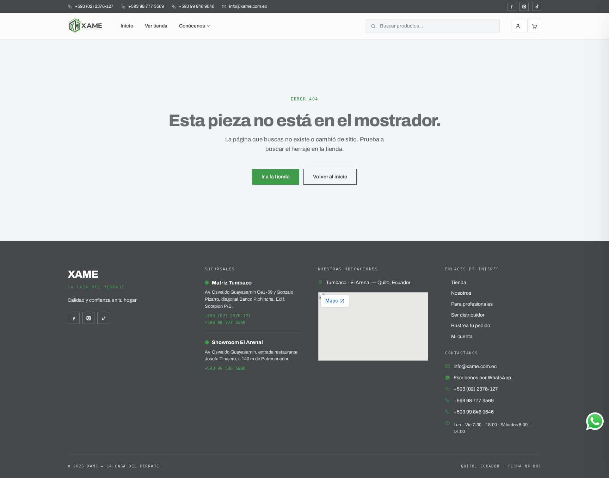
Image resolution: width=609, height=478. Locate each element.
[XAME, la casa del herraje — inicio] (86, 26)
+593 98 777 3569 (225, 322)
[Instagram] (524, 6)
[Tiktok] (536, 6)
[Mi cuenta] (518, 26)
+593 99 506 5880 (225, 368)
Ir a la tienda (276, 176)
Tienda (458, 282)
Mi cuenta (462, 336)
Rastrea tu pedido (470, 325)
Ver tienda (156, 26)
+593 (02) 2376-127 (228, 315)
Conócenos (192, 26)
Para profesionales (472, 304)
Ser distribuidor (468, 315)
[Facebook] (511, 6)
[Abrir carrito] (534, 26)
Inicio (127, 26)
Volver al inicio (330, 176)
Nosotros (461, 293)
